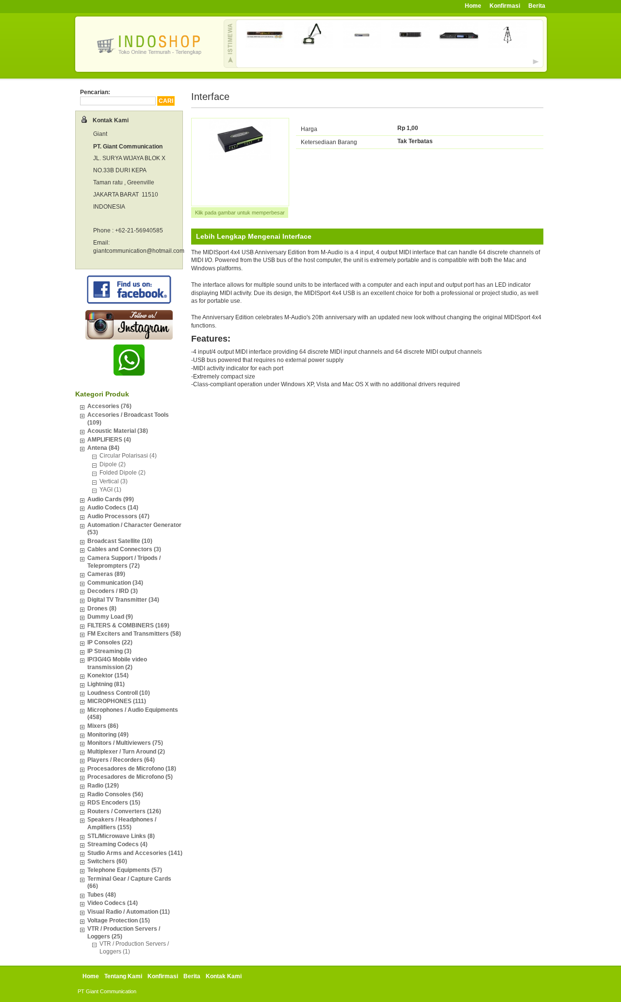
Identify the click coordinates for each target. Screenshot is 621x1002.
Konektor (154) (108, 675)
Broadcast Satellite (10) (119, 541)
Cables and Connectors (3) (124, 549)
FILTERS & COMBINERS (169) (128, 625)
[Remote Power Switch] (362, 46)
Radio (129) (103, 785)
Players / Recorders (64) (121, 759)
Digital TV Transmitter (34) (123, 599)
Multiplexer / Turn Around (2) (126, 751)
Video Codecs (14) (112, 903)
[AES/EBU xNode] (410, 46)
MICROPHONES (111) (116, 701)
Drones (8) (101, 608)
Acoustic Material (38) (117, 430)
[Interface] (240, 158)
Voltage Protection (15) (118, 920)
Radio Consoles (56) (115, 794)
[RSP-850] (507, 46)
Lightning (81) (106, 684)
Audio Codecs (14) (112, 507)
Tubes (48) (101, 894)
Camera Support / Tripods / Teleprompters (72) (124, 562)
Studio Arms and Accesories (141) (134, 853)
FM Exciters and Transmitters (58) (134, 633)
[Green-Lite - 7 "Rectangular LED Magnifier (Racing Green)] (313, 46)
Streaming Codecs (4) (117, 844)
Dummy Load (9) (110, 616)
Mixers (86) (102, 726)
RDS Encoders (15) (113, 802)
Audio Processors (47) (118, 516)
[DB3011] (264, 46)
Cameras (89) (106, 574)
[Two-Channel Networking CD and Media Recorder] (459, 46)
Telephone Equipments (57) (124, 870)
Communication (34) (115, 582)
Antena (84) (103, 447)
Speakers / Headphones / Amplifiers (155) (121, 823)
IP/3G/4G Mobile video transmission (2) (117, 663)
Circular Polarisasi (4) (128, 455)
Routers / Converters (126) (124, 811)
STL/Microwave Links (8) (121, 836)
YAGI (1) (110, 489)
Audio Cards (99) (110, 499)
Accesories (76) (109, 406)
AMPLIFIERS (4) (109, 439)
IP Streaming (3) (109, 651)
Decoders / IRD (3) (112, 591)
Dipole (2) (112, 464)
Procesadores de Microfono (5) (130, 776)
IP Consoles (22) (109, 642)
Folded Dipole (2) (122, 472)
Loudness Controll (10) (118, 693)
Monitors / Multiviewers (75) (125, 742)
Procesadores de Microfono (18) (131, 768)
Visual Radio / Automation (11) (128, 911)
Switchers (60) (107, 861)
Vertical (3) (113, 481)
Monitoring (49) (108, 734)
